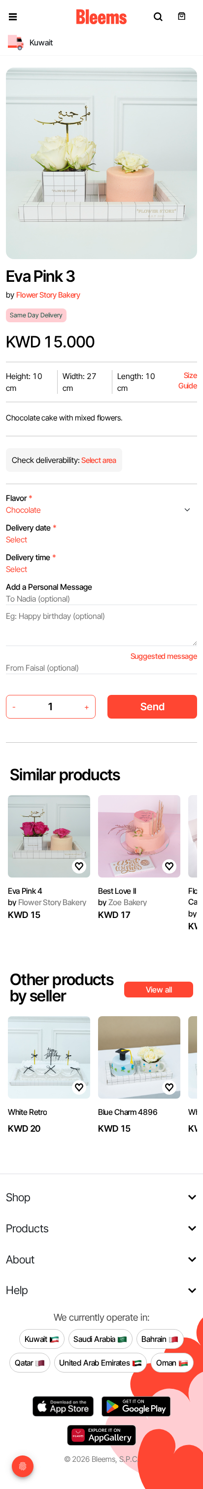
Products (27, 1228)
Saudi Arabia (95, 1338)
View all (159, 989)
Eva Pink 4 (25, 891)
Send (152, 706)
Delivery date (31, 528)
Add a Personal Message (49, 587)
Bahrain (155, 1338)
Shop (18, 1197)
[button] (13, 17)
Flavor (19, 498)
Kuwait (37, 1338)
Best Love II (117, 891)
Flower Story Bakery (48, 295)
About (20, 1259)
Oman (167, 1362)
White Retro (27, 1112)
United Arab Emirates (95, 1362)
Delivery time (31, 557)
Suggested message (164, 656)
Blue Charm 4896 (127, 1112)
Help (17, 1290)
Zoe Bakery (122, 902)
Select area (98, 460)
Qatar (25, 1362)
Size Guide (187, 381)
